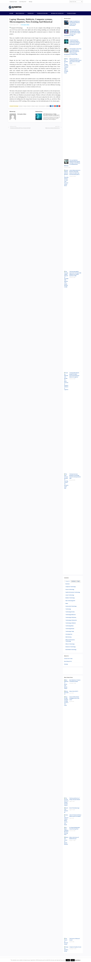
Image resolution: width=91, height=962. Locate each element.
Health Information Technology (73, 592)
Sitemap (30, 1)
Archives (73, 581)
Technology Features (42, 13)
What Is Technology (70, 644)
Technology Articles (70, 611)
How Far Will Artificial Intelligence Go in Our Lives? (74, 698)
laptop (37, 106)
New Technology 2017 (70, 600)
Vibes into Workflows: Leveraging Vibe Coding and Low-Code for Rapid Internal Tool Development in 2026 (72, 32)
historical (29, 106)
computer (21, 106)
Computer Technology (14, 106)
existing (25, 106)
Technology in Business (71, 617)
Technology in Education (71, 620)
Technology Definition (71, 614)
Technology (31, 13)
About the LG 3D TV (73, 691)
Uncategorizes (69, 634)
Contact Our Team (13, 1)
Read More (77, 960)
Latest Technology (70, 595)
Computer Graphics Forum (75, 947)
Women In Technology (71, 646)
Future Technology (70, 589)
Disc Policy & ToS (22, 1)
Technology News (71, 13)
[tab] (67, 581)
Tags (78, 581)
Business (68, 583)
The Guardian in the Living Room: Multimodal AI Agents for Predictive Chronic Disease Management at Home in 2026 (72, 51)
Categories (67, 581)
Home (11, 13)
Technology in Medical (71, 623)
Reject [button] (72, 960)
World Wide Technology (71, 649)
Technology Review (70, 628)
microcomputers (42, 106)
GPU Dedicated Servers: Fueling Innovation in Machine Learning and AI (51, 115)
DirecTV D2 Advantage (74, 808)
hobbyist (33, 106)
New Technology (20, 13)
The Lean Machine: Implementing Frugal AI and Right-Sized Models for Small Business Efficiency (72, 163)
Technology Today (70, 631)
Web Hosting (68, 637)
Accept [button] (68, 960)
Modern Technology (70, 597)
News (67, 603)
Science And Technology (71, 606)
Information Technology (57, 13)
